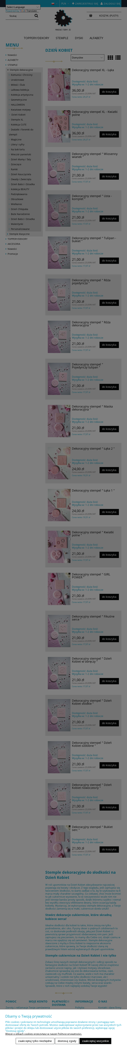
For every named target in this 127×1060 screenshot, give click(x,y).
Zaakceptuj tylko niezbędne (35, 1041)
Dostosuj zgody (67, 1041)
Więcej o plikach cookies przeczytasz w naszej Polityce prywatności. (43, 1033)
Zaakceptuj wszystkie (95, 1041)
